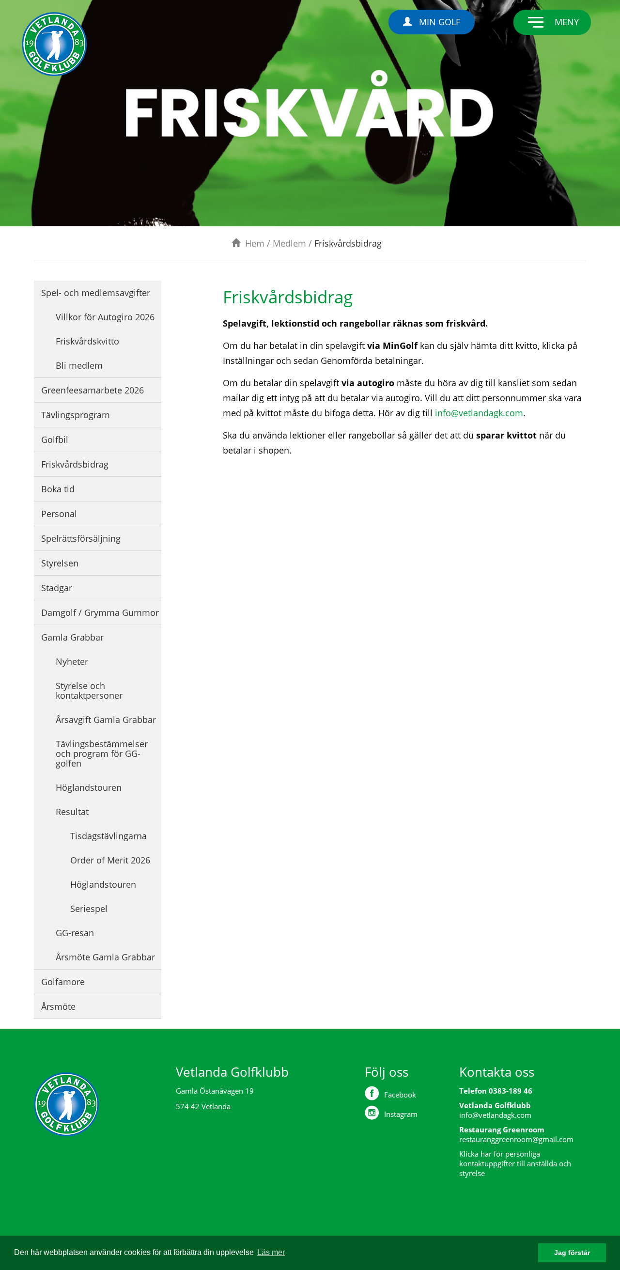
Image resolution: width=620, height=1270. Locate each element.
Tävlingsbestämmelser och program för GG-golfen (102, 753)
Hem (254, 243)
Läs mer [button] (271, 1252)
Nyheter (72, 661)
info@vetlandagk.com (479, 413)
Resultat (72, 811)
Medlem (289, 243)
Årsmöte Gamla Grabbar (105, 957)
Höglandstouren (89, 787)
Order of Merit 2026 (110, 860)
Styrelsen (59, 563)
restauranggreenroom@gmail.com (516, 1139)
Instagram (401, 1114)
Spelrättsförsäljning (81, 538)
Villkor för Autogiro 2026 (105, 317)
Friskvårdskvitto (87, 341)
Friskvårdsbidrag (74, 464)
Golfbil (54, 439)
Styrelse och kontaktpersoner (89, 690)
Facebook (400, 1094)
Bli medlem (79, 365)
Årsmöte (58, 1006)
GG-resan (75, 933)
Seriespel (89, 908)
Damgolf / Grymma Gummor (100, 612)
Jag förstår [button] (572, 1252)
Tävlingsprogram (75, 415)
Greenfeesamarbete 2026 (92, 390)
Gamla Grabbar (72, 637)
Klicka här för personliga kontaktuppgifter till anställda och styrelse (515, 1163)
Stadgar (56, 588)
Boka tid (58, 489)
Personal (59, 513)
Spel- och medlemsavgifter (95, 292)
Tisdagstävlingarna (108, 836)
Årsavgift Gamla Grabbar (106, 719)
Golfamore (63, 982)
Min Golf (439, 22)
